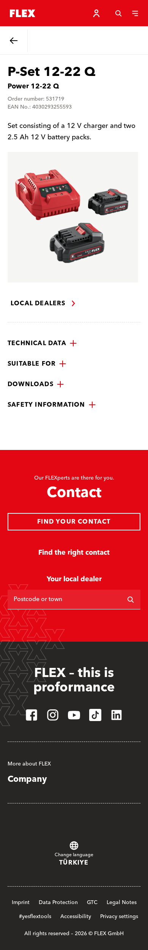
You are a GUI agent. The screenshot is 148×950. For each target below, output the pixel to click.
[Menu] (135, 13)
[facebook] (31, 715)
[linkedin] (116, 715)
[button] (42, 343)
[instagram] (52, 715)
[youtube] (74, 715)
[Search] (118, 13)
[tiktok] (95, 715)
